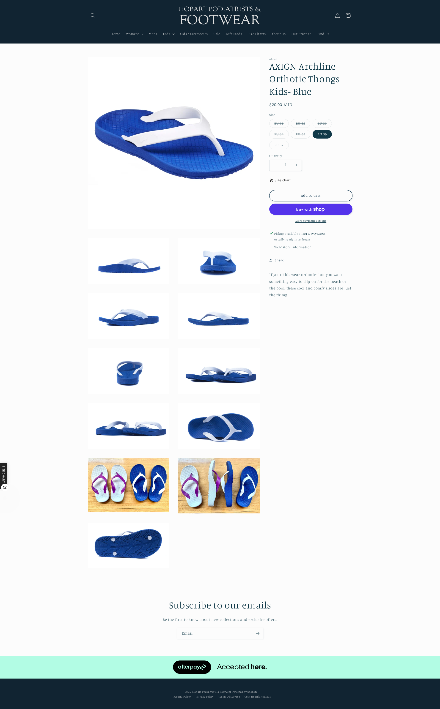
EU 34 (281, 135)
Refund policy (182, 696)
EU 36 (322, 134)
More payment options (311, 220)
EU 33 (325, 124)
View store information (293, 247)
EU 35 (303, 135)
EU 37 (281, 146)
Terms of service (229, 696)
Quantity (275, 156)
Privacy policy (205, 696)
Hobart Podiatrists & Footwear (211, 691)
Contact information (258, 696)
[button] (93, 15)
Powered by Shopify (244, 691)
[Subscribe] (258, 633)
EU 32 (303, 124)
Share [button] (279, 260)
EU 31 (281, 124)
